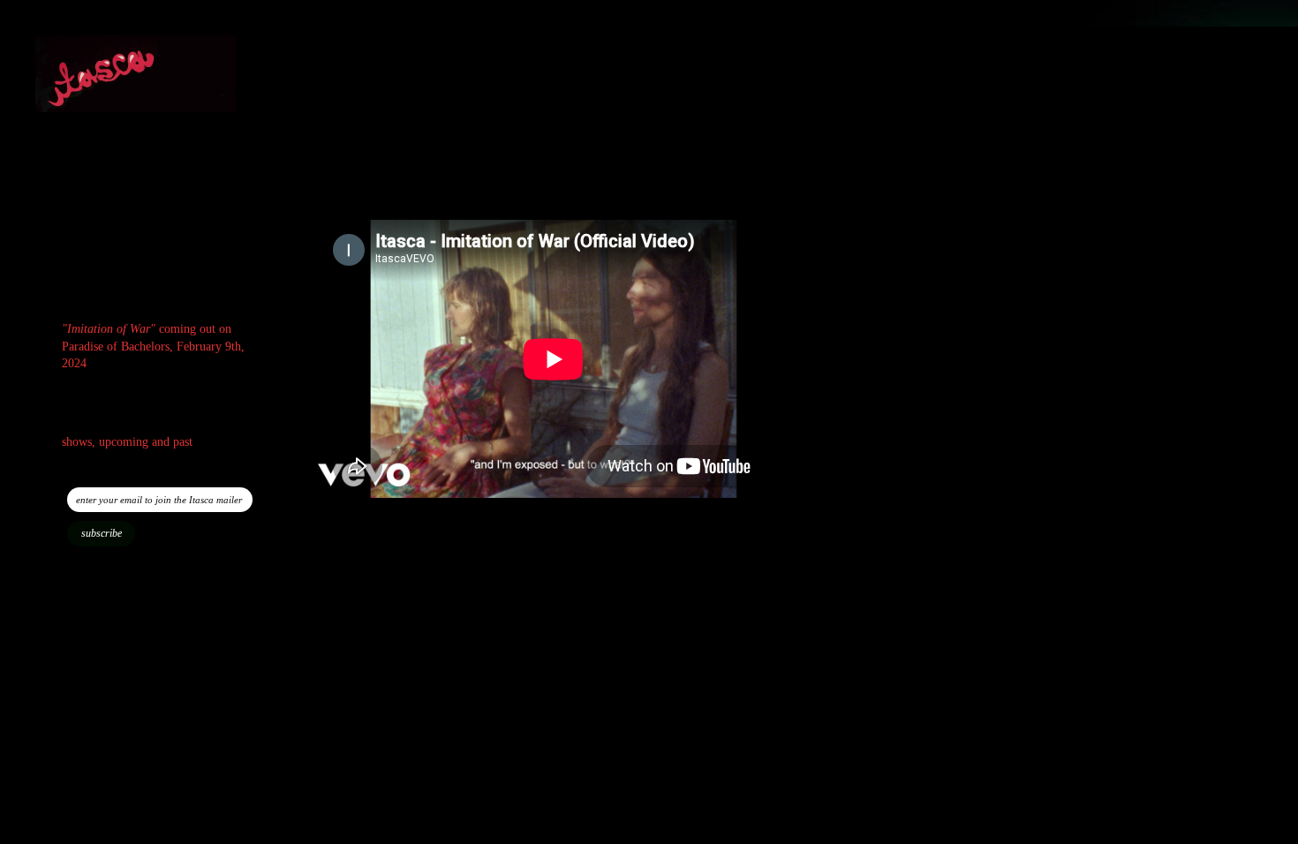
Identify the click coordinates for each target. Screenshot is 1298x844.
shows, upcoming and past (127, 441)
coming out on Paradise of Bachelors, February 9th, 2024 (153, 346)
